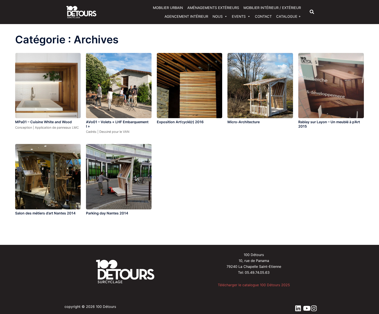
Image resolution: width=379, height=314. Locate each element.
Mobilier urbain (168, 7)
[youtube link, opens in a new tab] (305, 306)
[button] (312, 12)
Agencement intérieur (186, 16)
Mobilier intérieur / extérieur (272, 7)
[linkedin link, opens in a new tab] (297, 306)
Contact (263, 16)
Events (239, 16)
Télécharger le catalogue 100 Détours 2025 (254, 285)
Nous (218, 16)
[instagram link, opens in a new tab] (313, 306)
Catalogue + (288, 16)
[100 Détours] (81, 11)
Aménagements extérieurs (213, 7)
